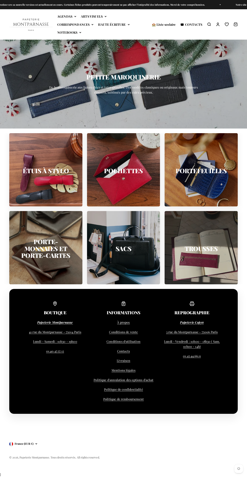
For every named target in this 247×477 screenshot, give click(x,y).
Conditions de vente (123, 332)
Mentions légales (124, 370)
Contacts (123, 351)
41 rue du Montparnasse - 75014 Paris (55, 332)
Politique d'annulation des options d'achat (123, 380)
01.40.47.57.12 (55, 351)
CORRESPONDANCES (73, 24)
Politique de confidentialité (123, 389)
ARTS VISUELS (92, 16)
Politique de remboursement (123, 399)
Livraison (123, 361)
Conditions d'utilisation (123, 341)
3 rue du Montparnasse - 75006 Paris (192, 332)
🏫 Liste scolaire (164, 24)
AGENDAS (64, 16)
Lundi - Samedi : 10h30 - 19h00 (55, 341)
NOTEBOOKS (67, 33)
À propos (123, 322)
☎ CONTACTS (191, 24)
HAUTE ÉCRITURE (112, 24)
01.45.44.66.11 (192, 356)
